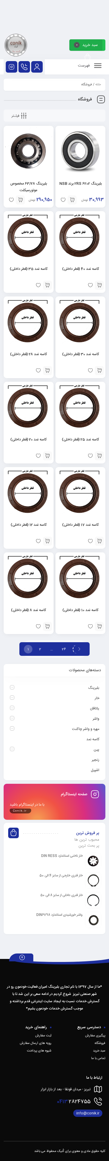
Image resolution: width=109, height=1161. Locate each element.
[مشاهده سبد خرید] (87, 57)
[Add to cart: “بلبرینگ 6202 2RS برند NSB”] (72, 199)
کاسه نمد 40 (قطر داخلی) (80, 269)
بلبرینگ (93, 688)
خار (97, 698)
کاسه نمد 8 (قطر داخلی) (28, 610)
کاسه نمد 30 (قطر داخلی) (80, 354)
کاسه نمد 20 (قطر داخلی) (28, 440)
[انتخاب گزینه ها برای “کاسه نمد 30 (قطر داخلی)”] (99, 370)
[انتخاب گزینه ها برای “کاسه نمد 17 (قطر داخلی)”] (99, 541)
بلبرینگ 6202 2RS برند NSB (80, 184)
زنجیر (95, 760)
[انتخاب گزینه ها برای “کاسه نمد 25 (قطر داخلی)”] (99, 455)
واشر (96, 719)
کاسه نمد (92, 739)
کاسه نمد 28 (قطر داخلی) (28, 354)
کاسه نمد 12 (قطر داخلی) (29, 525)
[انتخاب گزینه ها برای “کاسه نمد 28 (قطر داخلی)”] (47, 370)
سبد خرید (99, 1051)
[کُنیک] (16, 46)
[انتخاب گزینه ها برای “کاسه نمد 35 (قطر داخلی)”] (47, 285)
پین (96, 750)
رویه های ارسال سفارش (35, 1043)
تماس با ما (98, 1058)
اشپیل (95, 770)
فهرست (84, 65)
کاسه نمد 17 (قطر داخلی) (80, 525)
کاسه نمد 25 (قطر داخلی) (80, 440)
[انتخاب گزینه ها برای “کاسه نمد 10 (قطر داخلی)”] (99, 626)
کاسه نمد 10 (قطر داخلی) (80, 610)
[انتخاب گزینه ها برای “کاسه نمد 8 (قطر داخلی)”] (47, 626)
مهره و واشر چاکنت (85, 729)
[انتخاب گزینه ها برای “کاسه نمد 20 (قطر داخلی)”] (47, 455)
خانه (98, 84)
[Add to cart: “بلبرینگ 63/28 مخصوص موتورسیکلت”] (20, 199)
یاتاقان (94, 708)
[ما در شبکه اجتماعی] (11, 67)
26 (64, 649)
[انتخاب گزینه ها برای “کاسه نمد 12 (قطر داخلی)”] (47, 541)
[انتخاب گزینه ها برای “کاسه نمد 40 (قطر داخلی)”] (99, 285)
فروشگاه (100, 1043)
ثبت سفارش (43, 1035)
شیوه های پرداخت (39, 1051)
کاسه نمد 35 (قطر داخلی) (29, 269)
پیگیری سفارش (95, 1035)
